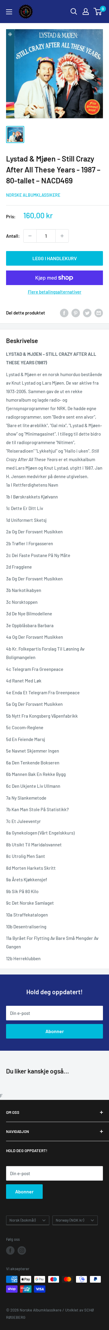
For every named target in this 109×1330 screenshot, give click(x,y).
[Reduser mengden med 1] (30, 236)
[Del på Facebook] (64, 312)
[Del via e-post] (98, 312)
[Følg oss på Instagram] (22, 1250)
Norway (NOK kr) (70, 1220)
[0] (98, 11)
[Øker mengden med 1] (62, 236)
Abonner (54, 1031)
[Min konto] (86, 11)
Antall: (13, 236)
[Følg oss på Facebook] (10, 1250)
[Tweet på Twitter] (87, 312)
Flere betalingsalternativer (54, 291)
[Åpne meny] (9, 11)
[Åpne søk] (74, 11)
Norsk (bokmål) (22, 1220)
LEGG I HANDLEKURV (54, 258)
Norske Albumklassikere (33, 195)
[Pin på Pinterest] (75, 312)
